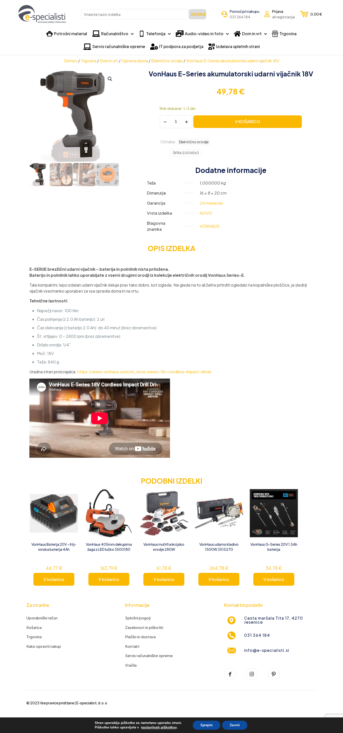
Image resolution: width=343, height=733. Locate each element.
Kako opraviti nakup (43, 646)
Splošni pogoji (138, 617)
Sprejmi (206, 725)
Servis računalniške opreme (149, 655)
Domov (70, 60)
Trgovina (88, 60)
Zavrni (235, 725)
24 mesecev (211, 203)
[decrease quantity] (165, 121)
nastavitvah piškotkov (159, 727)
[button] (110, 79)
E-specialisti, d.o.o (91, 703)
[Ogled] (71, 506)
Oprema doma (134, 60)
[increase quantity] (186, 121)
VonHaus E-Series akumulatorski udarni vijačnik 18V (232, 60)
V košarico (53, 579)
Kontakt (132, 646)
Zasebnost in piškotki (144, 627)
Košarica (34, 627)
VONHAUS (209, 226)
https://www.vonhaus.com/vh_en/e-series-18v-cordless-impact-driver (144, 371)
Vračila (131, 665)
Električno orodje (167, 60)
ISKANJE (198, 14)
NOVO (206, 213)
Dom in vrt (109, 60)
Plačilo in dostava (140, 636)
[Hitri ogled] (71, 517)
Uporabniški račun (42, 617)
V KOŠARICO (247, 121)
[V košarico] (71, 495)
